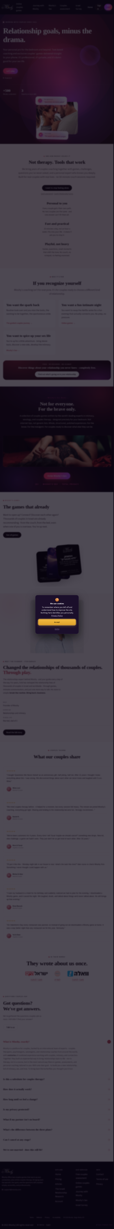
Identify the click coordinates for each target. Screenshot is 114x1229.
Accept (56, 622)
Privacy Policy (56, 615)
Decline (56, 629)
